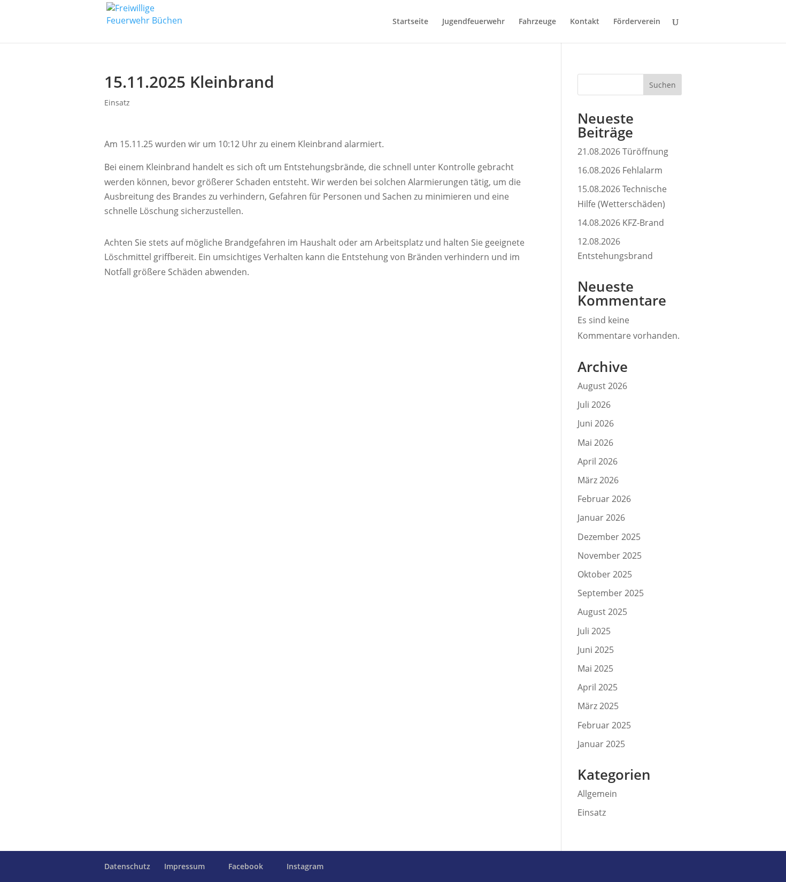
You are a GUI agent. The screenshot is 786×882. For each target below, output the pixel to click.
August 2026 (602, 386)
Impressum (184, 866)
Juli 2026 (594, 404)
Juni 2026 (595, 423)
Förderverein (636, 22)
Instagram (305, 866)
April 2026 (597, 461)
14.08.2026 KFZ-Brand (620, 223)
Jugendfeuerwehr (473, 22)
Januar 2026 (601, 517)
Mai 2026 (595, 442)
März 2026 (598, 480)
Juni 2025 (595, 650)
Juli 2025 (594, 631)
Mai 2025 (595, 668)
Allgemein (597, 794)
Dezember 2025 (609, 537)
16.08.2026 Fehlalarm (619, 170)
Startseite (410, 22)
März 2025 (598, 706)
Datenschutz (127, 866)
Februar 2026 (604, 499)
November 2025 (609, 555)
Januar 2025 (601, 744)
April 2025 (597, 687)
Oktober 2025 (604, 574)
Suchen (662, 85)
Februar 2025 (604, 725)
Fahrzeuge (537, 22)
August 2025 (602, 612)
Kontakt (584, 22)
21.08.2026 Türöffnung (622, 151)
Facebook (245, 866)
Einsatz (117, 102)
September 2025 (610, 593)
